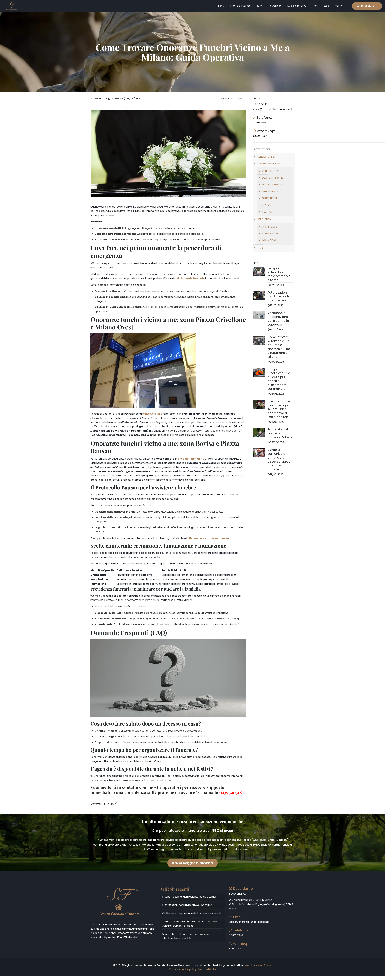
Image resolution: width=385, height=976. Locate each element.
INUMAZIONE (269, 240)
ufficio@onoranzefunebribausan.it (272, 109)
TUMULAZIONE (270, 233)
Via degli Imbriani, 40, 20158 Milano (251, 900)
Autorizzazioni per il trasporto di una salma (187, 905)
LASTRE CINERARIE (272, 178)
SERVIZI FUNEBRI (266, 156)
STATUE (266, 205)
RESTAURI (267, 211)
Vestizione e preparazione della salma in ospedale (191, 913)
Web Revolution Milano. (258, 965)
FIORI (260, 248)
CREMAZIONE (269, 226)
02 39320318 (369, 6)
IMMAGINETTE (270, 191)
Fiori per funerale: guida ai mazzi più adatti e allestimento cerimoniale (187, 936)
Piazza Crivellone (152, 414)
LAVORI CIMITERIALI (268, 163)
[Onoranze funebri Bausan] (11, 6)
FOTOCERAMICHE (272, 184)
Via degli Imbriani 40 (191, 458)
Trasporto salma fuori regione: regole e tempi (189, 896)
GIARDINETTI (269, 198)
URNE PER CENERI (272, 171)
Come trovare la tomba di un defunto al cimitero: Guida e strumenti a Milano (191, 924)
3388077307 (260, 136)
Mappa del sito (207, 969)
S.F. (112, 98)
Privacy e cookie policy (182, 969)
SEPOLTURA (264, 219)
